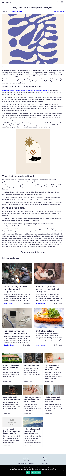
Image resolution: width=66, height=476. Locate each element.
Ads (45, 460)
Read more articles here (33, 252)
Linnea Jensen (40, 303)
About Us (45, 463)
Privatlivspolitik (36, 472)
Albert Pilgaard (17, 11)
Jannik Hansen (8, 303)
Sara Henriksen (9, 345)
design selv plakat (58, 11)
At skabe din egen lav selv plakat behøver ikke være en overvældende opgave (25, 90)
